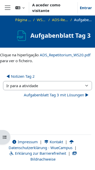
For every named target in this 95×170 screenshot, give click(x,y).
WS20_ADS (41, 19)
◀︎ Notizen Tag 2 (20, 76)
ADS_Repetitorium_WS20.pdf (65, 54)
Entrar (86, 7)
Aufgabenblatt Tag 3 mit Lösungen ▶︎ (56, 94)
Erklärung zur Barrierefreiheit (40, 153)
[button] (20, 7)
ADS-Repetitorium (60, 19)
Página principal (23, 19)
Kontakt (56, 141)
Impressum (27, 141)
